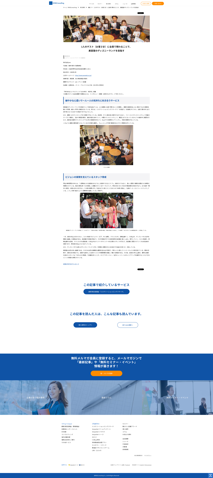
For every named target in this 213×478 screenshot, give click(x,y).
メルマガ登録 (107, 373)
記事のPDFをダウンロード (71, 264)
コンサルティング (67, 434)
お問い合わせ (157, 3)
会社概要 (125, 439)
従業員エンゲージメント (69, 429)
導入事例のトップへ (85, 325)
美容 (89, 7)
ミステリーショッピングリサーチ (103, 426)
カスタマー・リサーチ (99, 445)
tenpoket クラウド (98, 432)
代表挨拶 (125, 444)
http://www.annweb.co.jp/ (83, 75)
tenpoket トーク (98, 434)
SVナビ (94, 437)
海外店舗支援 (66, 437)
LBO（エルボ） (97, 450)
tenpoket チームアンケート (101, 429)
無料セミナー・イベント (177, 397)
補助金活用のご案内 (68, 440)
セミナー (100, 4)
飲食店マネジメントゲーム (100, 448)
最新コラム (106, 397)
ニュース (125, 4)
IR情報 (125, 447)
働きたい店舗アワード (130, 426)
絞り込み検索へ (127, 325)
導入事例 (108, 4)
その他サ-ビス (66, 442)
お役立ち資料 (145, 3)
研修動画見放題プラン (99, 442)
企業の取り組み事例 (36, 397)
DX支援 (64, 432)
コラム (116, 4)
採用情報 (125, 449)
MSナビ (83, 465)
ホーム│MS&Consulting (70, 7)
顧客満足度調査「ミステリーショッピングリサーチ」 (106, 292)
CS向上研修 (96, 440)
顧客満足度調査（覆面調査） (71, 426)
